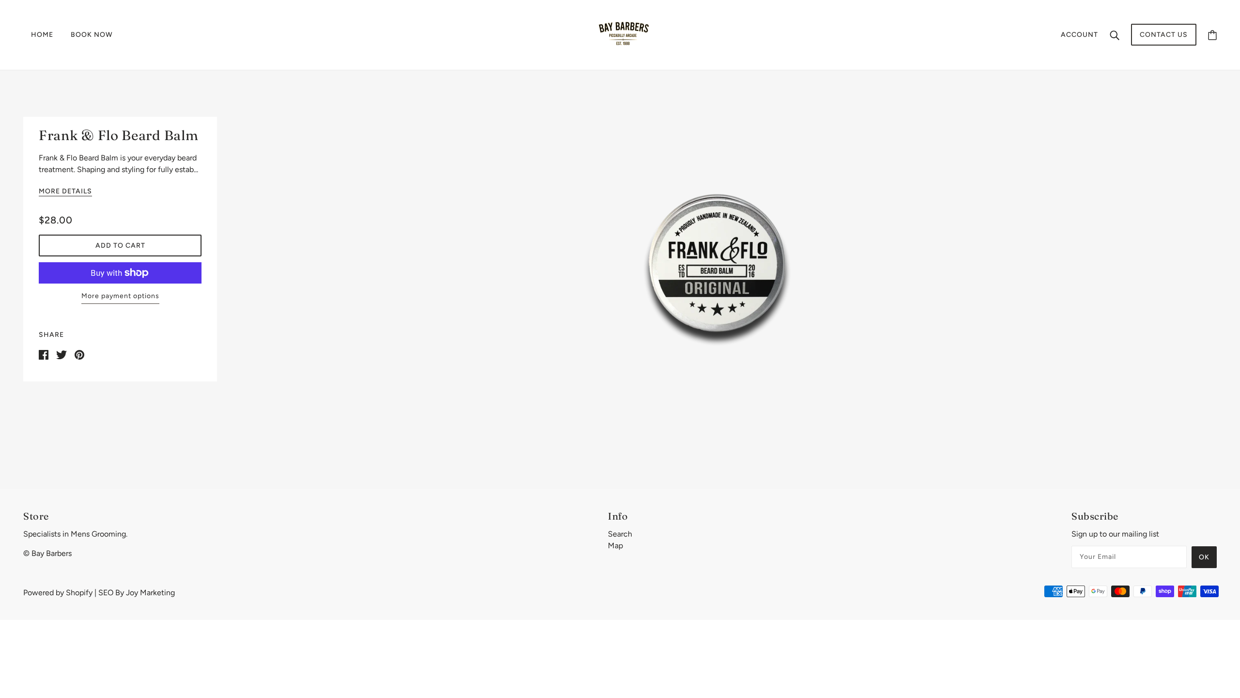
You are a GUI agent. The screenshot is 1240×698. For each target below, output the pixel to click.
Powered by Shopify (58, 592)
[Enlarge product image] (717, 262)
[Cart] (1212, 35)
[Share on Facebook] (43, 354)
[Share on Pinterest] (79, 354)
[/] (622, 34)
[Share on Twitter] (61, 354)
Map (615, 545)
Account (1079, 35)
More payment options (120, 296)
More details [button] (65, 191)
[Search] (1114, 35)
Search (620, 534)
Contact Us (1164, 35)
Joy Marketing (150, 592)
